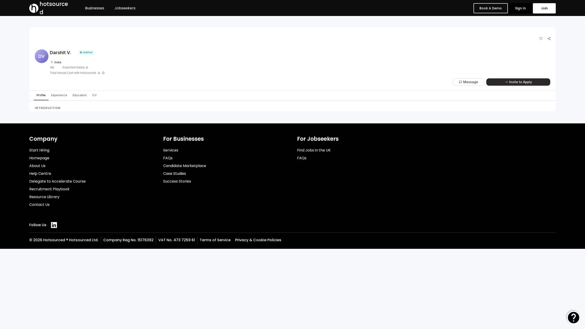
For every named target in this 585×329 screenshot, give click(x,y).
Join (544, 8)
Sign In (520, 8)
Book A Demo (490, 8)
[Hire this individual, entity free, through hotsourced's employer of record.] (103, 73)
